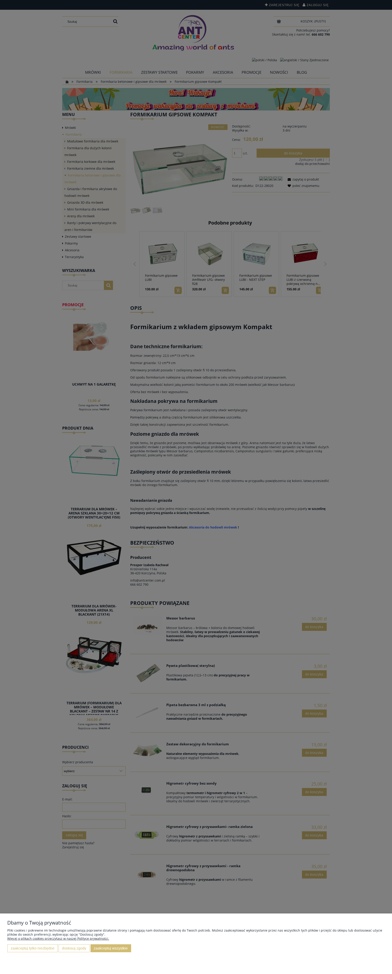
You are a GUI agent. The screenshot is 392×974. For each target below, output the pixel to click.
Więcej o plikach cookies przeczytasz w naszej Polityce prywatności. (58, 938)
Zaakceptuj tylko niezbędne (32, 948)
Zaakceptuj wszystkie (111, 948)
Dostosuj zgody (74, 948)
